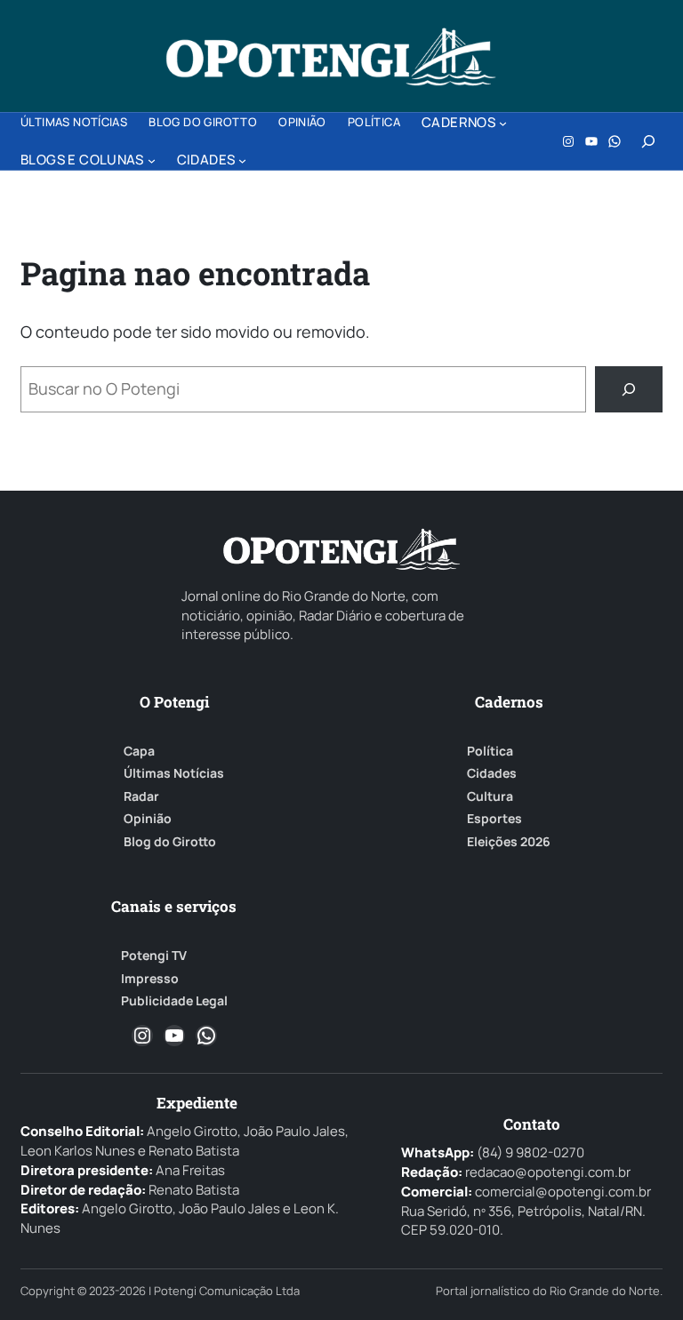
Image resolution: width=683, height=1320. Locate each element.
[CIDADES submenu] (242, 160)
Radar (141, 796)
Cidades (492, 773)
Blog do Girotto (170, 842)
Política (490, 751)
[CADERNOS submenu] (503, 123)
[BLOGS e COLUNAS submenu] (152, 160)
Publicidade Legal (174, 1001)
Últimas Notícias (174, 773)
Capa (139, 751)
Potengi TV (154, 956)
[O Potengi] (330, 57)
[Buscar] (629, 389)
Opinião (148, 819)
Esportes (494, 819)
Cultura (490, 796)
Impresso (150, 979)
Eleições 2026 (508, 842)
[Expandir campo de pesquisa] (648, 141)
